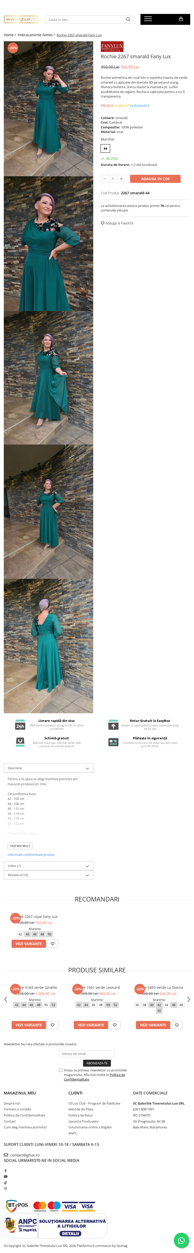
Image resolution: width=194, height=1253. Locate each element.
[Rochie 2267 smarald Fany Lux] (48, 108)
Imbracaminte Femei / (37, 34)
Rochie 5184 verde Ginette (35, 987)
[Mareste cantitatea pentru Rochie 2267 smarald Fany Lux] (121, 179)
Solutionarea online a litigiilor (90, 1127)
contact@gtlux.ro (24, 1155)
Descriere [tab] (15, 768)
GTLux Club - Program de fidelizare (94, 1103)
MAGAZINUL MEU (20, 1092)
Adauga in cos (155, 178)
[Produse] (148, 20)
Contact (10, 1121)
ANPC (72, 1133)
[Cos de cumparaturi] (181, 19)
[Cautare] (128, 19)
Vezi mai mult (20, 846)
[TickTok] (5, 1182)
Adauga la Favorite (119, 223)
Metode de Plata (80, 1109)
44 (105, 148)
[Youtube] (5, 1176)
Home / (10, 34)
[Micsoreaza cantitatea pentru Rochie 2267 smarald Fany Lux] (104, 179)
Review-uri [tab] (18, 875)
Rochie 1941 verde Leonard (97, 987)
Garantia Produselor (83, 1121)
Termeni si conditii (17, 1109)
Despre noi (12, 1103)
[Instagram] (5, 1188)
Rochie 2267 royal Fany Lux (35, 916)
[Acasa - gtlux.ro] (21, 19)
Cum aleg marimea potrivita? (25, 1127)
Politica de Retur (80, 1115)
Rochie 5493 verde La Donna (159, 987)
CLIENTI (75, 1092)
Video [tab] (14, 865)
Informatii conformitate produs (31, 854)
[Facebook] (5, 1170)
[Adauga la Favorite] (52, 944)
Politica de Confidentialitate (24, 1115)
